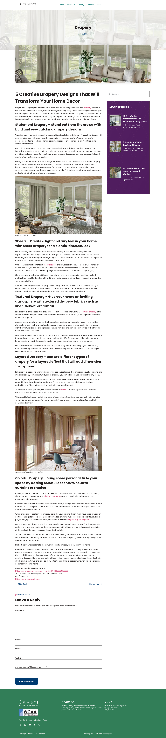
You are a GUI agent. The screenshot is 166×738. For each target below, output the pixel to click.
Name (18, 639)
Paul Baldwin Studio (75, 710)
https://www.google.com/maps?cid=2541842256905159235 (41, 571)
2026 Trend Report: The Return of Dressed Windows (134, 171)
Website (19, 658)
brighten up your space (78, 519)
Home (61, 5)
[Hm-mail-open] (39, 725)
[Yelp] (35, 725)
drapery (87, 107)
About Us (71, 5)
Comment (20, 610)
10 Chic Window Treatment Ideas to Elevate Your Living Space (135, 119)
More (99, 5)
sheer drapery (49, 265)
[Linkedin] (30, 725)
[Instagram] (25, 725)
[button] (100, 4)
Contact (90, 5)
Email (18, 649)
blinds (63, 389)
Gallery (81, 5)
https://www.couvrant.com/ (27, 579)
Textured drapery (88, 312)
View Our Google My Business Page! (33, 720)
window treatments (52, 496)
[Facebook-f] (21, 725)
